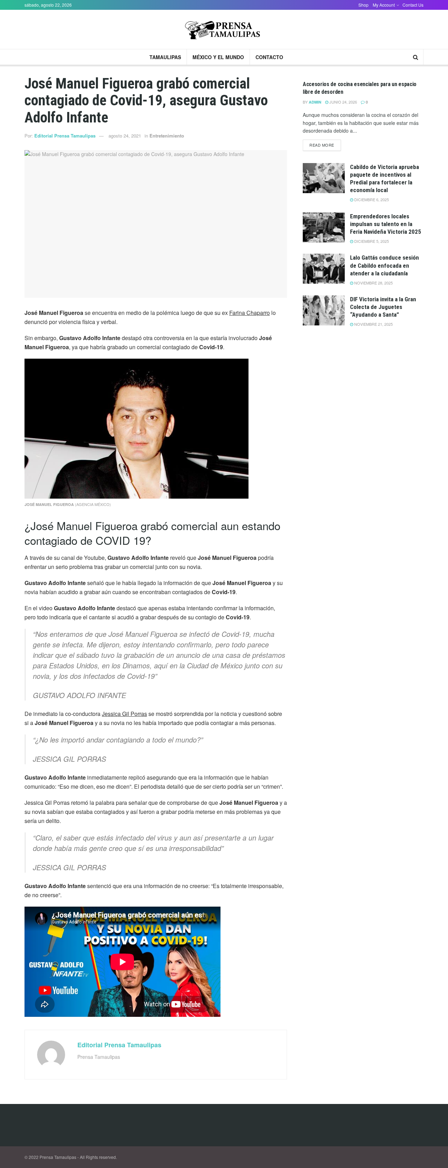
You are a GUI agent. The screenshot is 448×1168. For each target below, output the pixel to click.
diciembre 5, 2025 (371, 241)
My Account (384, 5)
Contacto (269, 57)
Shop (363, 5)
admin (315, 102)
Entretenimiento (166, 135)
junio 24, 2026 (342, 102)
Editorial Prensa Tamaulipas (65, 135)
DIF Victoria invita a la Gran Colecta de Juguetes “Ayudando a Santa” (383, 307)
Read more (321, 145)
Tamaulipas (165, 57)
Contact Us (413, 5)
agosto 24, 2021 (124, 135)
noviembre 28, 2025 (373, 283)
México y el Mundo (218, 57)
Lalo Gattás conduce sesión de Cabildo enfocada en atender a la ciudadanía (384, 265)
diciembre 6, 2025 (371, 199)
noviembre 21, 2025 (373, 324)
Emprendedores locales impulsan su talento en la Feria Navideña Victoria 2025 (385, 224)
